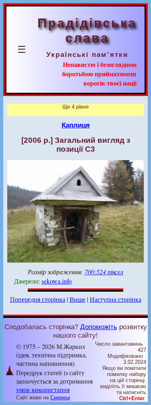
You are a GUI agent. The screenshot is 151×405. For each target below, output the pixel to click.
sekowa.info (56, 281)
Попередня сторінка (37, 299)
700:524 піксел (104, 271)
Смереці (60, 398)
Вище (77, 299)
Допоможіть (98, 327)
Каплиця (76, 125)
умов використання (43, 389)
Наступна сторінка (115, 299)
